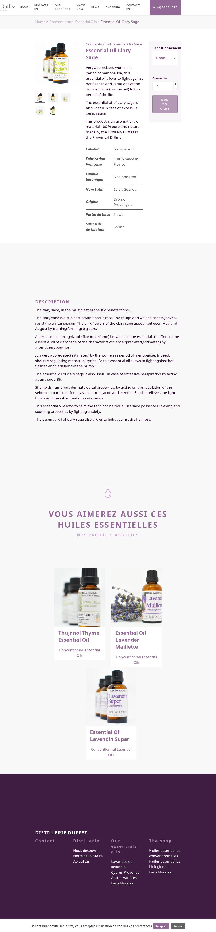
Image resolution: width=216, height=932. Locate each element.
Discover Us (41, 7)
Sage (138, 44)
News (95, 7)
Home (40, 21)
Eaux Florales (122, 883)
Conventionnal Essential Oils (73, 21)
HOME (24, 7)
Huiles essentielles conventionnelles (164, 853)
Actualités (81, 861)
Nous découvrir (86, 850)
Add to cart (165, 104)
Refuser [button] (178, 926)
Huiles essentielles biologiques (164, 864)
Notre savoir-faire (88, 856)
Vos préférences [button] (140, 926)
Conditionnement (165, 48)
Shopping (113, 7)
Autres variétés (124, 877)
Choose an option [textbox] (165, 58)
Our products (62, 7)
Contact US (133, 7)
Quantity (159, 78)
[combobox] (165, 58)
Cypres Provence (125, 872)
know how (81, 7)
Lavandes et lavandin (121, 864)
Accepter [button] (160, 926)
